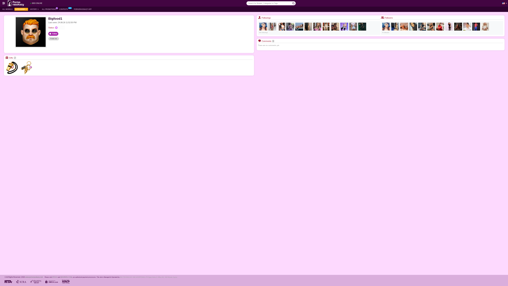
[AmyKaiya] (413, 26)
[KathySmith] (467, 26)
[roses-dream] (299, 26)
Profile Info (53, 38)
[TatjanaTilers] (272, 26)
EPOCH (54, 277)
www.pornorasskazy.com (34, 277)
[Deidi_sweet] (317, 26)
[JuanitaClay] (362, 26)
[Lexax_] (263, 26)
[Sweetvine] (476, 26)
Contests (63, 9)
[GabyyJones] (440, 26)
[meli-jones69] (395, 26)
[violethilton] (449, 26)
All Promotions (49, 9)
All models (7, 9)
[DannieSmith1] (326, 26)
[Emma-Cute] (422, 26)
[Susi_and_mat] (344, 26)
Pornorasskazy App (83, 9)
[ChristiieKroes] (431, 26)
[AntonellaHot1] (404, 26)
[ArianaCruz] (290, 26)
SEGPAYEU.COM (66, 277)
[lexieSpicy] (353, 26)
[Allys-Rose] (458, 26)
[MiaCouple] (335, 26)
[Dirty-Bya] (308, 26)
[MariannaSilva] (281, 26)
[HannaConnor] (485, 26)
